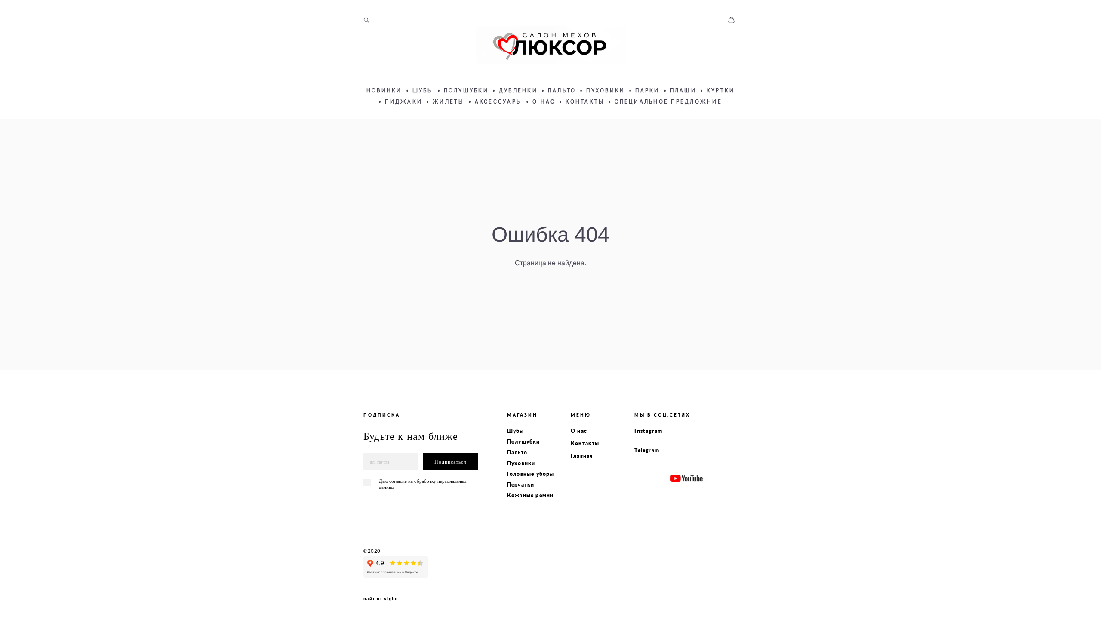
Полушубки (523, 441)
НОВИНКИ (384, 90)
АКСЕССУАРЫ (499, 101)
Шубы (515, 431)
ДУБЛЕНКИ (518, 90)
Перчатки (521, 484)
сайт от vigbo (380, 599)
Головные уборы (530, 474)
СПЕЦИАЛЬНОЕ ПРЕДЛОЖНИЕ (668, 101)
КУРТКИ (721, 90)
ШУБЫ (423, 90)
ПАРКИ (647, 90)
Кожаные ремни (530, 495)
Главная (582, 456)
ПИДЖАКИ (403, 101)
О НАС (543, 101)
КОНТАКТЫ (585, 101)
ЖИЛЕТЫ (448, 101)
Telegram (646, 450)
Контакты (585, 443)
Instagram (648, 431)
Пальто (517, 452)
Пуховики (521, 463)
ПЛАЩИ (683, 90)
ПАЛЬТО (562, 90)
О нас (579, 431)
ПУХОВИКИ (605, 90)
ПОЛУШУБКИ (466, 90)
